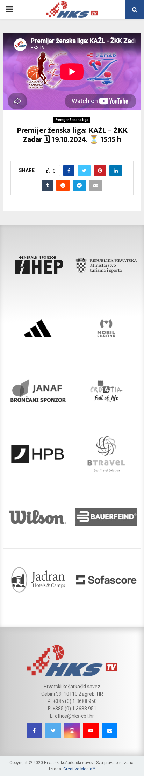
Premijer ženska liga (71, 120)
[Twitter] (53, 730)
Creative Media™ (79, 769)
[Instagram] (72, 730)
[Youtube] (91, 730)
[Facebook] (34, 730)
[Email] (109, 730)
